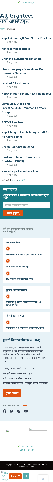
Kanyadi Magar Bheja (15, 49)
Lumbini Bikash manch (16, 83)
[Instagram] (18, 411)
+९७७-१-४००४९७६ (14, 254)
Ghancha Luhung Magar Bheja (21, 59)
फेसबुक (28, 383)
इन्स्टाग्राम (43, 383)
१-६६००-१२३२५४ (24, 373)
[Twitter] (11, 411)
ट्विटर (35, 383)
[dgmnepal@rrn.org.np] (8, 261)
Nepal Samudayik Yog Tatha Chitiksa (26, 38)
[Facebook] (4, 411)
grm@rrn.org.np (22, 378)
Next (23, 179)
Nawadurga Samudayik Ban (19, 171)
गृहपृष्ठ (2, 29)
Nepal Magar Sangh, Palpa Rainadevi (26, 94)
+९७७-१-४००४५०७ (33, 254)
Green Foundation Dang (17, 147)
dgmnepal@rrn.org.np (17, 266)
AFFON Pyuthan (12, 122)
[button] (26, 476)
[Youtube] (26, 411)
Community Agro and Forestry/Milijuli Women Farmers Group (24, 108)
